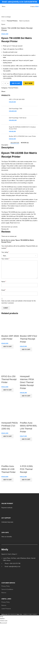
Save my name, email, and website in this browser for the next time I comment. (18, 302)
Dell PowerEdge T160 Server (17, 118)
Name (3, 281)
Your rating (5, 252)
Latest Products (6, 608)
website (15, 227)
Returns (3, 592)
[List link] (19, 558)
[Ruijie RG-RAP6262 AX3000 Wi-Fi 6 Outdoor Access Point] (4, 129)
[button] (7, 347)
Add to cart (16, 83)
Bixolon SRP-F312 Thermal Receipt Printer (28, 339)
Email (3, 290)
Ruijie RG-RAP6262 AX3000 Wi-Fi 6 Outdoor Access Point (22, 128)
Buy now (28, 83)
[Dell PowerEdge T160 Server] (4, 120)
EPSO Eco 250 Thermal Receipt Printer (8, 379)
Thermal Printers (12, 21)
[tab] (15, 143)
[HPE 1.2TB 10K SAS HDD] (4, 102)
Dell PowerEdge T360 (15, 108)
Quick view (3, 351)
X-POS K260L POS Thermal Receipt (26, 469)
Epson (3, 24)
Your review (5, 259)
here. (18, 223)
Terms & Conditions (7, 589)
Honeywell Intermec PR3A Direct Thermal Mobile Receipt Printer (27, 382)
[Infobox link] (19, 504)
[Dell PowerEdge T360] (4, 111)
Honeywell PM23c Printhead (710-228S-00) (9, 426)
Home (3, 21)
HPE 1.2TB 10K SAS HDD (17, 99)
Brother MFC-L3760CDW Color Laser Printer (22, 136)
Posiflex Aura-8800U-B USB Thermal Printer (8, 469)
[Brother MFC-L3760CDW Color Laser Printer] (4, 138)
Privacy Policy (5, 586)
